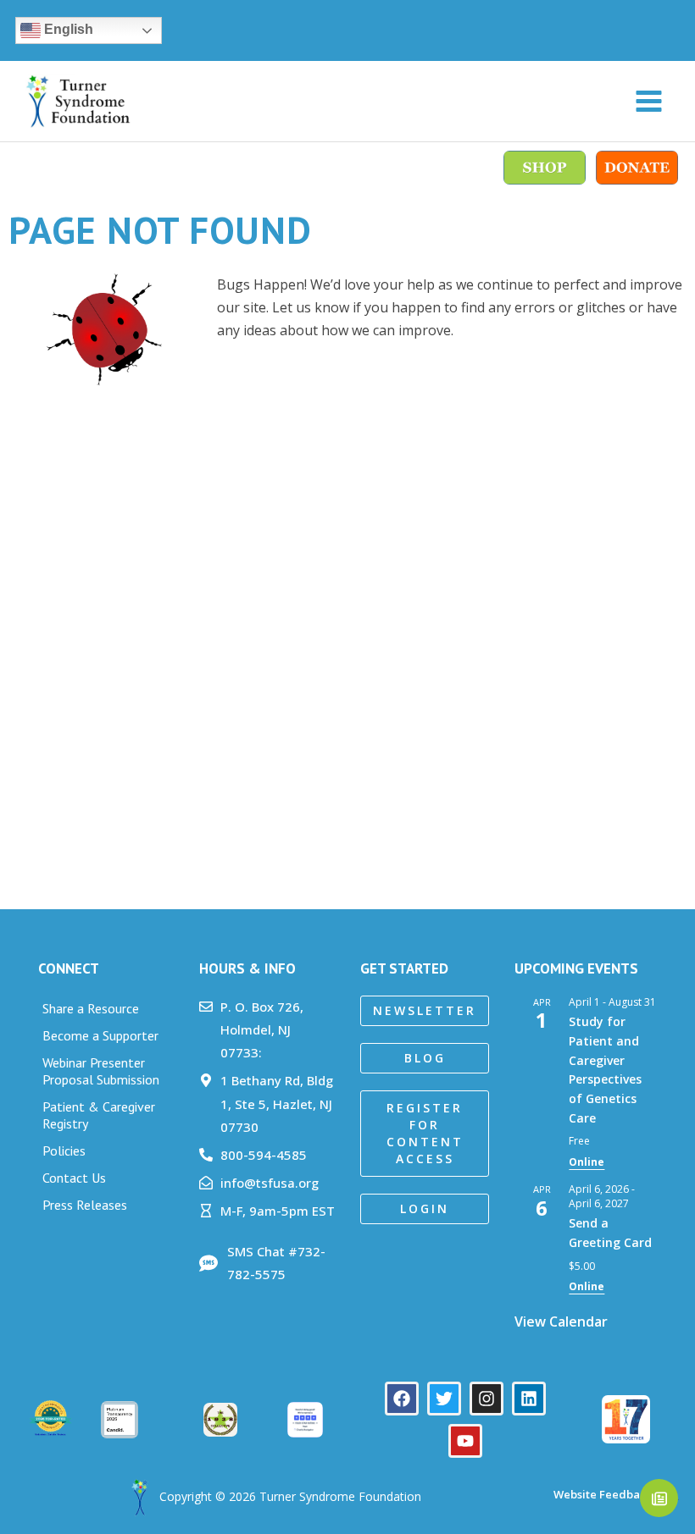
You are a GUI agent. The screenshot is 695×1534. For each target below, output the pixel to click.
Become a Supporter (100, 1035)
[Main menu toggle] (649, 101)
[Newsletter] (659, 1498)
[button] (424, 1011)
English (67, 29)
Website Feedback (601, 1494)
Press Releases (84, 1204)
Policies (64, 1150)
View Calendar (561, 1321)
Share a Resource (90, 1008)
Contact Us (74, 1177)
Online (586, 1162)
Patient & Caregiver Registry (98, 1115)
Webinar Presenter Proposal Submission (100, 1071)
